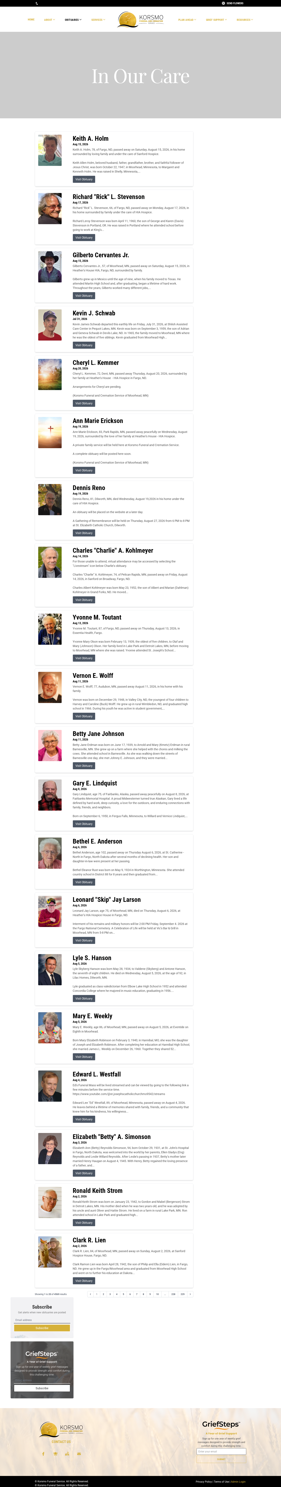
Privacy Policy (204, 1481)
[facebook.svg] (43, 1454)
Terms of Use (221, 1481)
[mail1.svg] (79, 1454)
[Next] (190, 1294)
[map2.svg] (67, 1454)
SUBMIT (221, 1459)
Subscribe (42, 1328)
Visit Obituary (84, 179)
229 (183, 1294)
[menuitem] (31, 20)
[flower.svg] (55, 1454)
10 (157, 1294)
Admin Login (238, 1481)
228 (173, 1294)
